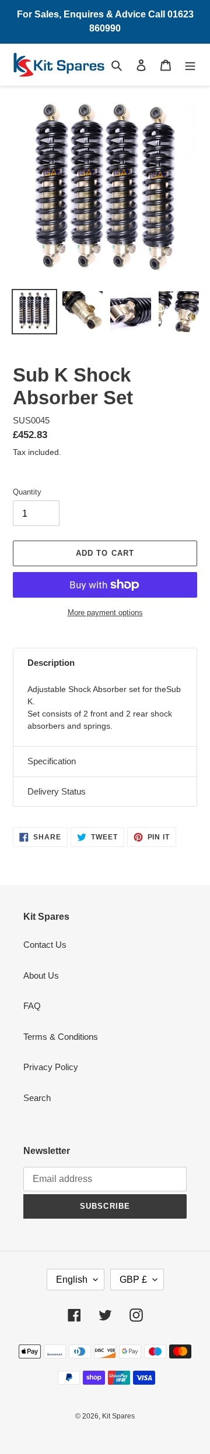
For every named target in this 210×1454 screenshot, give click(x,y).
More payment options (105, 612)
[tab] (105, 663)
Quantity (27, 492)
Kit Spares (118, 1416)
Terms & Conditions (60, 1037)
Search (37, 1098)
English (72, 1279)
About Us (41, 975)
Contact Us (44, 945)
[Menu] (190, 64)
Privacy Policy (50, 1067)
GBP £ (133, 1279)
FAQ (32, 1006)
